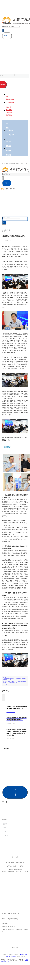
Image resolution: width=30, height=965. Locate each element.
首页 (4, 212)
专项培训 (8, 212)
